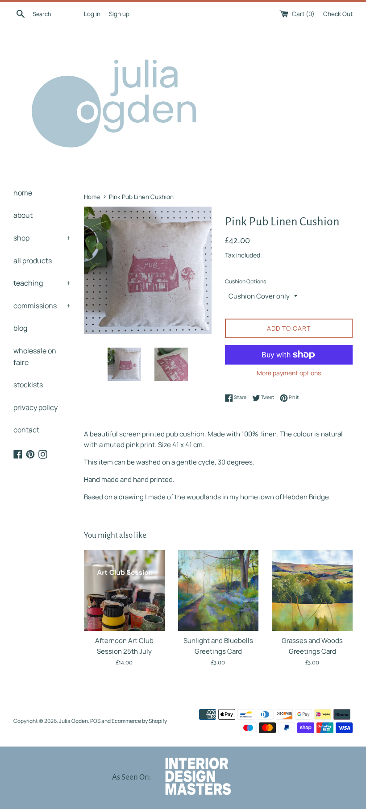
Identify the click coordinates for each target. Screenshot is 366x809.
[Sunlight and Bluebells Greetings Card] (218, 590)
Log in (92, 14)
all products (32, 261)
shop (42, 238)
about (23, 215)
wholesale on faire (34, 356)
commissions (42, 306)
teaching (42, 283)
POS (95, 721)
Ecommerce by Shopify (139, 721)
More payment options (289, 373)
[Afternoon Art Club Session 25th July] (124, 590)
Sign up (119, 14)
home (22, 193)
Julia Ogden (73, 721)
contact (26, 430)
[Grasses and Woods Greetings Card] (312, 590)
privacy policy (35, 407)
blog (20, 328)
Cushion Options (245, 281)
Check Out (338, 14)
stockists (28, 385)
